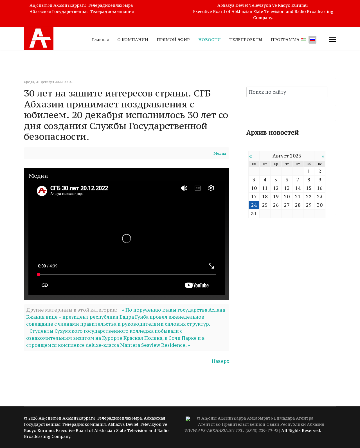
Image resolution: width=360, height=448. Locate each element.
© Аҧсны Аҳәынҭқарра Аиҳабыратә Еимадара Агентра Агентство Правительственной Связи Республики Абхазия (254, 424)
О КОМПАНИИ (132, 39)
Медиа (219, 153)
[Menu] (332, 39)
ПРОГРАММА (285, 39)
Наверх (220, 361)
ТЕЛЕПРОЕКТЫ (245, 39)
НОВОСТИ (209, 39)
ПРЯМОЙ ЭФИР (173, 39)
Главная (100, 39)
